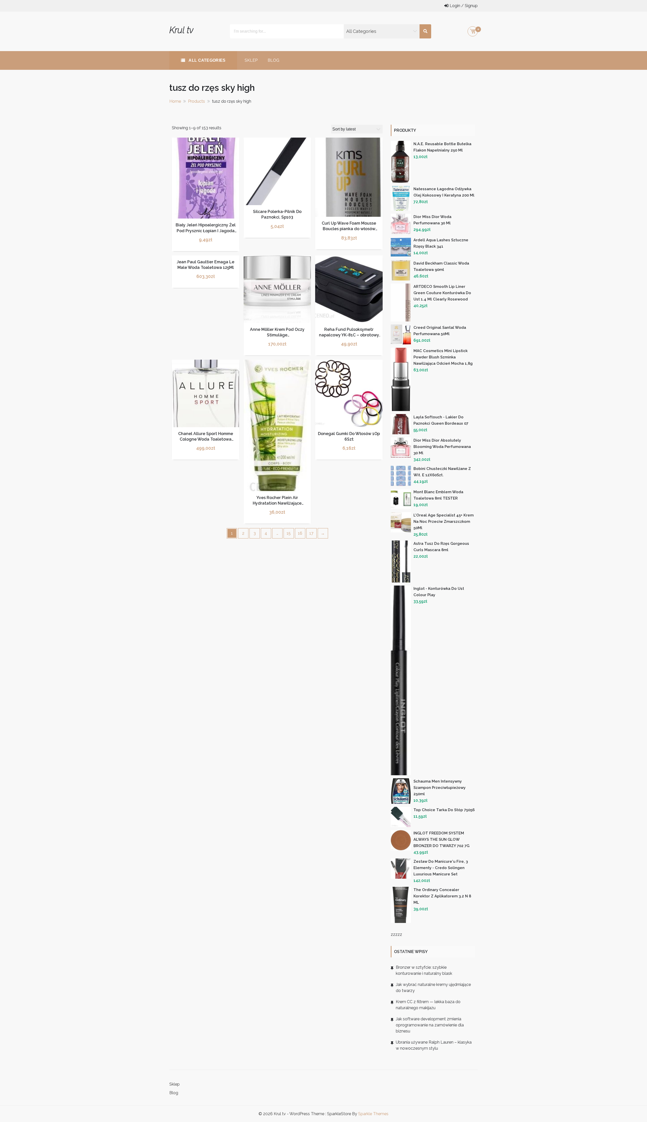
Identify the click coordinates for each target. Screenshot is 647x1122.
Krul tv (181, 30)
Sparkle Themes (373, 1113)
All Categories (207, 60)
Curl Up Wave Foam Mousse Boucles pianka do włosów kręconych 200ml (349, 229)
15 (289, 533)
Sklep (251, 60)
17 (311, 533)
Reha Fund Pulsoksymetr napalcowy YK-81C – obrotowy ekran (349, 335)
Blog (273, 60)
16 (300, 533)
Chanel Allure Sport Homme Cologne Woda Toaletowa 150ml (205, 439)
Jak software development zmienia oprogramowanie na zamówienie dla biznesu (430, 1025)
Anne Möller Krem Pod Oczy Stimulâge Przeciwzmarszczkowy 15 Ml (277, 335)
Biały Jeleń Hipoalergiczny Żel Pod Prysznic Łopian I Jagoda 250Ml (206, 231)
